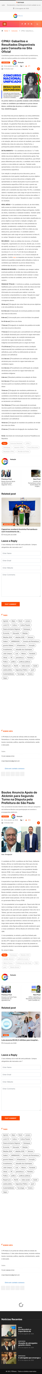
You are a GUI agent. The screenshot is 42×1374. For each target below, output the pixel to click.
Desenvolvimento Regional (11, 629)
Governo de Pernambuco (31, 641)
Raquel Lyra (7, 666)
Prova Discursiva (32, 447)
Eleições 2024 (7, 637)
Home (6, 31)
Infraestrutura (21, 645)
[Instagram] (17, 774)
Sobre (3, 751)
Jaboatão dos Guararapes (23, 649)
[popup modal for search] (37, 24)
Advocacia (21, 1341)
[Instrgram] (28, 24)
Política (6, 521)
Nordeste (32, 653)
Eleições (25, 633)
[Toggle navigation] (4, 24)
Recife (16, 666)
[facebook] (22, 24)
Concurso (14, 31)
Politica (5, 662)
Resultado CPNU (8, 451)
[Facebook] (3, 774)
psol (4, 967)
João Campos (7, 653)
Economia (6, 633)
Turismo (30, 674)
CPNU (28, 443)
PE (11, 657)
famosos (30, 637)
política (13, 662)
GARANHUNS (15, 641)
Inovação (32, 645)
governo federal (8, 645)
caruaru (27, 621)
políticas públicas (24, 662)
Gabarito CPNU (19, 447)
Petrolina (30, 657)
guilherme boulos (22, 959)
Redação (21, 62)
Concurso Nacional (16, 443)
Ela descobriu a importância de (24, 1330)
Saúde (35, 666)
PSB (36, 963)
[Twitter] (25, 24)
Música (23, 653)
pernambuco (20, 657)
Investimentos (7, 649)
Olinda (5, 657)
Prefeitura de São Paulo (23, 963)
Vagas (5, 678)
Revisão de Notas (23, 451)
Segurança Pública (22, 670)
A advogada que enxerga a (29, 1358)
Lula (16, 653)
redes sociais (25, 666)
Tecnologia (20, 674)
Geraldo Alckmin (8, 959)
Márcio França (8, 963)
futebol (5, 641)
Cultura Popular (25, 625)
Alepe (13, 621)
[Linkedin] (31, 24)
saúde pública (7, 670)
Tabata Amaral (14, 967)
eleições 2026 (19, 637)
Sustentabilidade (8, 674)
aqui (14, 257)
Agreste (5, 621)
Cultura (14, 625)
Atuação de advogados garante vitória (27, 1344)
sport (32, 670)
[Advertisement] (21, 707)
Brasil (20, 621)
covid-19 (6, 625)
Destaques (6, 447)
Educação (16, 633)
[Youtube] (22, 774)
